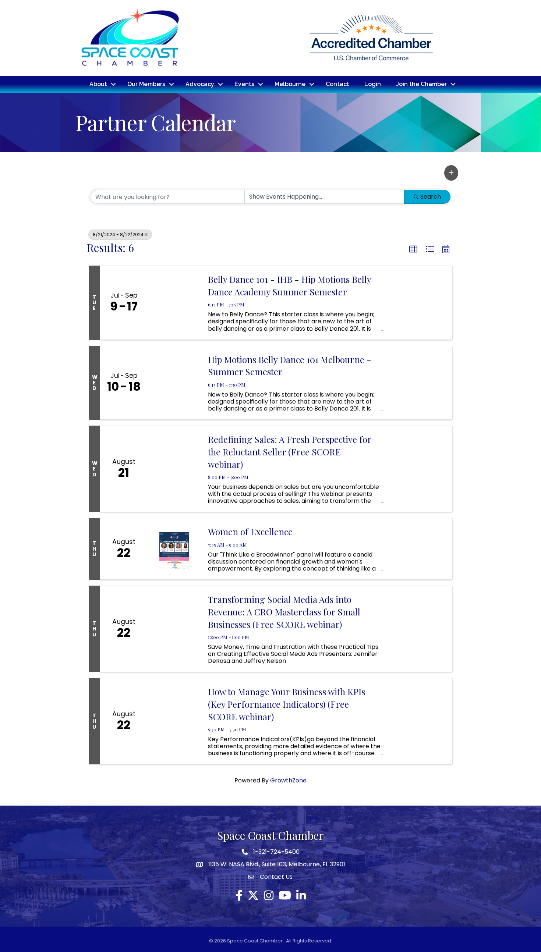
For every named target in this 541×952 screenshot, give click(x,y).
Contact (337, 84)
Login (372, 84)
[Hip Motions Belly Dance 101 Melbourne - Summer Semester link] (174, 382)
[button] (451, 173)
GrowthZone (288, 780)
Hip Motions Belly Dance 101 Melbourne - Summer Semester (289, 366)
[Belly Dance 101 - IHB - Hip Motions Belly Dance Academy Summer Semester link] (174, 302)
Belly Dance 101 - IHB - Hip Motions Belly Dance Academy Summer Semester (289, 285)
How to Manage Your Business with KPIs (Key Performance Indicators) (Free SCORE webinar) (286, 704)
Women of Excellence (250, 531)
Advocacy (199, 84)
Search (430, 196)
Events (244, 84)
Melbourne (290, 84)
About (98, 84)
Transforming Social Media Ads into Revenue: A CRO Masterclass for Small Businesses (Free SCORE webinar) (284, 611)
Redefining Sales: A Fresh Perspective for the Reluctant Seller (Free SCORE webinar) (289, 451)
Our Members (146, 84)
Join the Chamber (421, 84)
